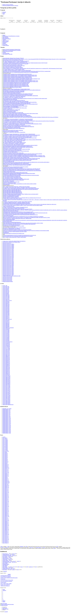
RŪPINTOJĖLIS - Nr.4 (6, 412)
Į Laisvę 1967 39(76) (5, 320)
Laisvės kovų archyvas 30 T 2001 (8, 267)
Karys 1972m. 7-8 (5, 542)
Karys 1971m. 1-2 (5, 535)
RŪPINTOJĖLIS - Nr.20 (6, 427)
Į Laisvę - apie (4, 285)
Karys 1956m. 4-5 (5, 465)
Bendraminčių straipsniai (6, 38)
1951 (32, 547)
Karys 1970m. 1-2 (5, 530)
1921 (15, 555)
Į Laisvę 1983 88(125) (6, 364)
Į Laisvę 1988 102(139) (6, 377)
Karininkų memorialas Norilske (7, 281)
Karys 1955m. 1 (5, 452)
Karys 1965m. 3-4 (5, 508)
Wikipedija (5, 571)
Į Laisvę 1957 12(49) (5, 296)
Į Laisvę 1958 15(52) (5, 299)
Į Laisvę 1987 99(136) (6, 374)
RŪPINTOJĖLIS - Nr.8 (6, 416)
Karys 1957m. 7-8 (5, 471)
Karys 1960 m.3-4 (5, 484)
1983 (54, 548)
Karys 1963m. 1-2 (5, 497)
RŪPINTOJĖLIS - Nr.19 (6, 426)
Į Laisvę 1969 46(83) (5, 326)
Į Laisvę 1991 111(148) (6, 385)
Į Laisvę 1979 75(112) (6, 352)
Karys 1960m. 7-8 (5, 486)
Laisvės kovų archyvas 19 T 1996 (8, 257)
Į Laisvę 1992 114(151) (6, 388)
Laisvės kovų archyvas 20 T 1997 (8, 258)
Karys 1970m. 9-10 (5, 534)
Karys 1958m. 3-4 (5, 474)
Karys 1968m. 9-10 (5, 525)
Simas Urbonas (38, 547)
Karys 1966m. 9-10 (5, 515)
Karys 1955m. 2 (5, 453)
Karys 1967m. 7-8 (5, 519)
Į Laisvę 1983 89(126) (6, 365)
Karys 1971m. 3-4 (5, 536)
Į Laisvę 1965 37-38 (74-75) (7, 319)
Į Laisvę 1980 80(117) (6, 356)
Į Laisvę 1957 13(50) (5, 297)
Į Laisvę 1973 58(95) (5, 337)
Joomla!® (6, 611)
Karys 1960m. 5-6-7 (5, 485)
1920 (13, 554)
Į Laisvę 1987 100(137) (6, 375)
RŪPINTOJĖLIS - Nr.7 (6, 415)
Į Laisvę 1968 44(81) (5, 324)
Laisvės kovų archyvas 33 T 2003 (8, 270)
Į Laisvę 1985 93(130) (6, 368)
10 (2, 599)
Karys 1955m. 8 (5, 459)
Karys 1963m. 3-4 (5, 498)
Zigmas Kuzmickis (5, 558)
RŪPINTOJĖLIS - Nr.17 (6, 424)
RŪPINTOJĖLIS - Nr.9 (6, 417)
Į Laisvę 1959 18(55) (5, 301)
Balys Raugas (4, 569)
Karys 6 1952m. (5, 444)
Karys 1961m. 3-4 (5, 489)
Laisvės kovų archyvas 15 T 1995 (8, 253)
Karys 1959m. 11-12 (5, 482)
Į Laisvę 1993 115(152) (6, 389)
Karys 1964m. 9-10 (5, 506)
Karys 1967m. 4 (5, 517)
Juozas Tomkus (5, 563)
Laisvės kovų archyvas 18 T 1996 (8, 256)
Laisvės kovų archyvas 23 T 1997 (8, 260)
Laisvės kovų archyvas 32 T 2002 (8, 269)
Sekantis (3, 600)
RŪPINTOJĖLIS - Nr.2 (6, 410)
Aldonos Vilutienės (5, 40)
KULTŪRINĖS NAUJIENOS (6, 576)
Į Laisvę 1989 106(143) (6, 381)
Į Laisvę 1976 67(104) (6, 344)
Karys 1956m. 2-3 (5, 464)
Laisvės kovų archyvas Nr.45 (7, 280)
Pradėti (3, 589)
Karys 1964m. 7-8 (5, 505)
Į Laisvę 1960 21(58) (5, 304)
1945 (8, 546)
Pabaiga (3, 601)
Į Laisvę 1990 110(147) (6, 384)
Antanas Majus (4, 559)
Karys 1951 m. (4, 438)
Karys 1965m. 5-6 (5, 509)
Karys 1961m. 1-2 (5, 488)
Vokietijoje (21, 546)
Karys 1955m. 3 (5, 454)
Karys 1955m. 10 (5, 461)
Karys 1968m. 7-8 (5, 524)
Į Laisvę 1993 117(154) (6, 391)
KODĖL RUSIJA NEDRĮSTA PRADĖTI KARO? (9, 577)
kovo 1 (14, 561)
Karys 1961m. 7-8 (5, 491)
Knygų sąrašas (4, 44)
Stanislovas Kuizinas (5, 561)
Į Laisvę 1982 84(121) (6, 360)
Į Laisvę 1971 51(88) (5, 330)
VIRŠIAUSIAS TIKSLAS (5, 585)
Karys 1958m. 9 (5, 477)
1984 (13, 568)
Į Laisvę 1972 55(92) (5, 334)
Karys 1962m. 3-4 (5, 494)
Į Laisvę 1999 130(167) (6, 403)
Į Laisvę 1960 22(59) (5, 305)
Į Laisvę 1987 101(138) (6, 376)
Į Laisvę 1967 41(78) (5, 322)
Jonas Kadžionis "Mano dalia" (7, 54)
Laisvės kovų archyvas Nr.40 (7, 277)
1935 (15, 562)
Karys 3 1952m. (5, 441)
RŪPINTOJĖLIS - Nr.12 (6, 419)
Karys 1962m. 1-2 (5, 493)
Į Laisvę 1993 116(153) (6, 390)
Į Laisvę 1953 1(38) (5, 286)
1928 (9, 560)
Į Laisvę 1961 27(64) (5, 309)
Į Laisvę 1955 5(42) (5, 290)
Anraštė (9, 574)
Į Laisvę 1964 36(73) (5, 318)
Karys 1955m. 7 (5, 458)
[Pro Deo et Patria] (3, 603)
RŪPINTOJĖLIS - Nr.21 (6, 428)
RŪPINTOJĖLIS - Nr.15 (6, 422)
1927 (11, 559)
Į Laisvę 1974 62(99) (5, 340)
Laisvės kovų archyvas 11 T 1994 (8, 249)
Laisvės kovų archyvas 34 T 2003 (8, 271)
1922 (13, 553)
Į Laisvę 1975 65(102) (6, 342)
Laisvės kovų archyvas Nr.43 (7, 278)
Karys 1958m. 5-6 (5, 475)
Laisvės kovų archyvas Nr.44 (7, 279)
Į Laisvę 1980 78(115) (6, 354)
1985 (10, 569)
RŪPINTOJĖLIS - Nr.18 (6, 425)
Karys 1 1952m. (5, 439)
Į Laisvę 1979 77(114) (6, 353)
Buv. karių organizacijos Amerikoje (6, 581)
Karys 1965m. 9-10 (5, 511)
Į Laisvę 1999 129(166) (6, 402)
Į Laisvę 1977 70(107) (6, 347)
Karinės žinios (3, 578)
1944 (1, 546)
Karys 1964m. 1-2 (5, 502)
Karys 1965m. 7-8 (5, 510)
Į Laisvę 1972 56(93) (5, 335)
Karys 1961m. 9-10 (5, 492)
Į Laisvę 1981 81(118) (6, 357)
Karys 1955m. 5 (5, 456)
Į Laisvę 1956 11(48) (5, 295)
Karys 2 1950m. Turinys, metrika (6, 583)
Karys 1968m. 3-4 (5, 522)
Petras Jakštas (4, 565)
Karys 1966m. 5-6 (5, 513)
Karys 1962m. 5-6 (5, 495)
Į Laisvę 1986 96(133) (6, 371)
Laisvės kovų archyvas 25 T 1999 (8, 262)
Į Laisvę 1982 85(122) (6, 361)
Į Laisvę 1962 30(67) (5, 312)
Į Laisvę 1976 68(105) (6, 345)
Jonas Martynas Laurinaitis (6, 555)
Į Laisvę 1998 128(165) (6, 401)
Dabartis (3, 35)
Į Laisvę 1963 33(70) (5, 315)
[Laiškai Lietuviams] (3, 605)
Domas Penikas (5, 567)
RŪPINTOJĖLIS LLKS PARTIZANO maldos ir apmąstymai (12, 130)
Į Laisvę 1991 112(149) (6, 386)
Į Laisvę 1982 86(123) (6, 362)
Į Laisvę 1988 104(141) (6, 379)
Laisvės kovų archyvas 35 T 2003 (8, 272)
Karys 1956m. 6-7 (5, 466)
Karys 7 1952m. (5, 445)
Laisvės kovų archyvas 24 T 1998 (8, 261)
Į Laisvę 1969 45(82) (5, 325)
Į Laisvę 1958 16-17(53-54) (7, 300)
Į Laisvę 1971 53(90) (5, 332)
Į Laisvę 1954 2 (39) (5, 287)
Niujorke (5, 547)
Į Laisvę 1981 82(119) (6, 358)
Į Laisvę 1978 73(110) (6, 350)
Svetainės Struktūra (5, 45)
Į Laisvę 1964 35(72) (5, 317)
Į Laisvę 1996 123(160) (6, 397)
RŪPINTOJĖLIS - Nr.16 (6, 423)
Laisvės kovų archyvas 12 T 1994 (8, 250)
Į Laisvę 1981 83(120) (6, 359)
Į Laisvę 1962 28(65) (5, 310)
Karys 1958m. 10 (5, 478)
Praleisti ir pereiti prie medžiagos (7, 4)
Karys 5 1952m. (5, 443)
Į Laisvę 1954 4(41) (5, 289)
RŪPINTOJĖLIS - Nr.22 (6, 429)
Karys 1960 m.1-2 (5, 483)
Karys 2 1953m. (5, 449)
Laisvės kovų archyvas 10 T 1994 (8, 248)
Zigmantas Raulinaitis (6, 568)
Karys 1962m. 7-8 (5, 496)
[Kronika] (7, 604)
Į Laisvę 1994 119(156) (6, 393)
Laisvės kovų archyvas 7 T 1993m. (8, 245)
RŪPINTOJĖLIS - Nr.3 (6, 411)
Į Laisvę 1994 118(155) (6, 392)
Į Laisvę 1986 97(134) (6, 372)
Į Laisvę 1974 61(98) (5, 339)
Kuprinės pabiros (3, 582)
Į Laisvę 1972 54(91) (5, 333)
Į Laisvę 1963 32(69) (5, 314)
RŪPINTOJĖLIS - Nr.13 (6, 420)
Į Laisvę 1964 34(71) (5, 316)
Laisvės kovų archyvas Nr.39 (7, 276)
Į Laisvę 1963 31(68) (5, 313)
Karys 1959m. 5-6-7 (5, 481)
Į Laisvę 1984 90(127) (6, 366)
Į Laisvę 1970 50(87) (5, 329)
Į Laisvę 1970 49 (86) (6, 328)
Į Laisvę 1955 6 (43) (5, 291)
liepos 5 (21, 566)
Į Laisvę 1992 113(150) (6, 387)
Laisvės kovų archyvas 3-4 (6, 243)
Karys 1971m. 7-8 (5, 538)
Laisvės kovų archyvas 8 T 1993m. (8, 246)
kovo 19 (14, 566)
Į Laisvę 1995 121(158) (6, 395)
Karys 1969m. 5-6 (5, 527)
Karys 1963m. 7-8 (5, 500)
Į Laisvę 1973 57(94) (5, 336)
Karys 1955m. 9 (5, 460)
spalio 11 (18, 561)
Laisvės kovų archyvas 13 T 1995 (8, 251)
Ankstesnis (4, 590)
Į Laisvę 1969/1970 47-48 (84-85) (8, 327)
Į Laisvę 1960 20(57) (5, 303)
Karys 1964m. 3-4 (5, 503)
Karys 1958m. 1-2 (5, 473)
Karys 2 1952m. (5, 440)
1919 (9, 553)
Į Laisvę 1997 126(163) (6, 399)
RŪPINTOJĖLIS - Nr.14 (6, 421)
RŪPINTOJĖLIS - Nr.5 (6, 413)
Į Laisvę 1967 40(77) (5, 321)
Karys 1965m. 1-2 (5, 507)
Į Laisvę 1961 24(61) (5, 307)
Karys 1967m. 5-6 (5, 518)
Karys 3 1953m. (5, 450)
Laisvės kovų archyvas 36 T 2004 (8, 273)
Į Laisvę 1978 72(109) (6, 349)
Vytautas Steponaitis (5, 554)
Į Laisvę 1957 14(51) (5, 298)
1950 (26, 546)
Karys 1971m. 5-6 (5, 537)
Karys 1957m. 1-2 (5, 468)
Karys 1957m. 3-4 (5, 469)
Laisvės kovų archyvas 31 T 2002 (8, 268)
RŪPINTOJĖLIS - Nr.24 (6, 431)
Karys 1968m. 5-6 (5, 523)
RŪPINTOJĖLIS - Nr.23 (6, 430)
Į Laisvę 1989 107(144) (6, 382)
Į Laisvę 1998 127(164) (6, 400)
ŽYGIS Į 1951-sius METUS (5, 584)
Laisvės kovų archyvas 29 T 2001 (8, 266)
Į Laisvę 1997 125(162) (6, 398)
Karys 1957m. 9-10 (5, 472)
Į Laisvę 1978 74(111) (6, 351)
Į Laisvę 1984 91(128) (6, 367)
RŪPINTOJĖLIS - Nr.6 (6, 414)
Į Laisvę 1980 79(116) (6, 355)
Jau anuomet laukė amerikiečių (6, 575)
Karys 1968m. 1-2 (5, 521)
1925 (15, 553)
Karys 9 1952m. (5, 447)
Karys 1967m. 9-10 (5, 520)
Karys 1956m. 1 (5, 463)
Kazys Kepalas (4, 556)
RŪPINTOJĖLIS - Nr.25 (6, 432)
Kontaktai (4, 43)
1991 (2, 547)
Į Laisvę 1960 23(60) (5, 306)
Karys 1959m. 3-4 (5, 480)
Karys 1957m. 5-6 (5, 470)
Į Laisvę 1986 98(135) (6, 373)
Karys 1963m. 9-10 (5, 501)
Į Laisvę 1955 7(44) (5, 292)
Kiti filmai (4, 52)
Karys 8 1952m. (5, 446)
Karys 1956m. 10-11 (5, 467)
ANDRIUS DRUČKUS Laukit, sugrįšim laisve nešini (11, 275)
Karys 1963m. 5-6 (5, 499)
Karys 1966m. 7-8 (5, 514)
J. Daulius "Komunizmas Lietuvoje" (8, 206)
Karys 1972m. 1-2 (5, 540)
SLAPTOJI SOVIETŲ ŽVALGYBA (7, 580)
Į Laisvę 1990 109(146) (6, 383)
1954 (44, 547)
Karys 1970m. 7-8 (5, 533)
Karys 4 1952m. (5, 442)
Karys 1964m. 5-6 (5, 504)
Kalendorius (4, 42)
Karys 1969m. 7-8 (5, 528)
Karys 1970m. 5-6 (5, 532)
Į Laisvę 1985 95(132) (6, 370)
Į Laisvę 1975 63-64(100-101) (7, 341)
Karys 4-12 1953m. (5, 451)
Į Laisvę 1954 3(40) (5, 288)
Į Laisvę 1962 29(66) (5, 311)
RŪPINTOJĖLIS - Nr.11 (6, 418)
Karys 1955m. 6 (5, 457)
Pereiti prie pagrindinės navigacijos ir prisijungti (10, 5)
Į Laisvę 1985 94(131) (6, 369)
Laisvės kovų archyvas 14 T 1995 (8, 252)
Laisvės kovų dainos (5, 53)
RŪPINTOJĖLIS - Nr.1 (6, 409)
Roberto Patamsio (5, 41)
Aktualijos (4, 39)
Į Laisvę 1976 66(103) (6, 343)
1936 (10, 566)
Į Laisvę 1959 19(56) (5, 302)
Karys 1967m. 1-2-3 (5, 516)
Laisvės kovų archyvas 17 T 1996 (8, 255)
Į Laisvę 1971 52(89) (5, 331)
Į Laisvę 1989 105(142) (6, 380)
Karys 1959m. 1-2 (5, 479)
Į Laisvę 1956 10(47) (5, 294)
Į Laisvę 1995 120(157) (6, 394)
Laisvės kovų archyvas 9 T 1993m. (8, 247)
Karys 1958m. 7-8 (5, 476)
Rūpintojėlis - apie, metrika (6, 408)
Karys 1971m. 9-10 (5, 539)
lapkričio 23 (31, 566)
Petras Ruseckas (5, 553)
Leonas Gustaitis (5, 560)
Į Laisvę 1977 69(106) (6, 346)
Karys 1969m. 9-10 (5, 529)
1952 (9, 567)
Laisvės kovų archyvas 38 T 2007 (8, 274)
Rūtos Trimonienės (5, 37)
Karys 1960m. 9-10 (5, 487)
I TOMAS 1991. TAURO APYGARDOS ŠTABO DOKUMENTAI (13, 241)
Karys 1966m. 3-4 (5, 512)
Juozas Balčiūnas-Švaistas (6, 562)
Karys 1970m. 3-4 (5, 531)
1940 (18, 566)
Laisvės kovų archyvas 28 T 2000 (8, 265)
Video (3, 13)
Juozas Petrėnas (5, 557)
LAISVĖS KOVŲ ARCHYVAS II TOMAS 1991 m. (11, 242)
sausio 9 (13, 569)
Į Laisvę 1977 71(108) (6, 348)
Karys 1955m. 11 (5, 462)
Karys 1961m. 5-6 (5, 490)
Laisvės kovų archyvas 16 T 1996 (8, 254)
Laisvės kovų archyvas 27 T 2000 (8, 264)
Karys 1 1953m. (5, 448)
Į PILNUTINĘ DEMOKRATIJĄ (8, 404)
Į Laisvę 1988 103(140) (6, 378)
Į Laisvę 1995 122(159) (6, 396)
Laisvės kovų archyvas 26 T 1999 (8, 263)
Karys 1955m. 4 (5, 455)
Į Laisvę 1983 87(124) (6, 363)
